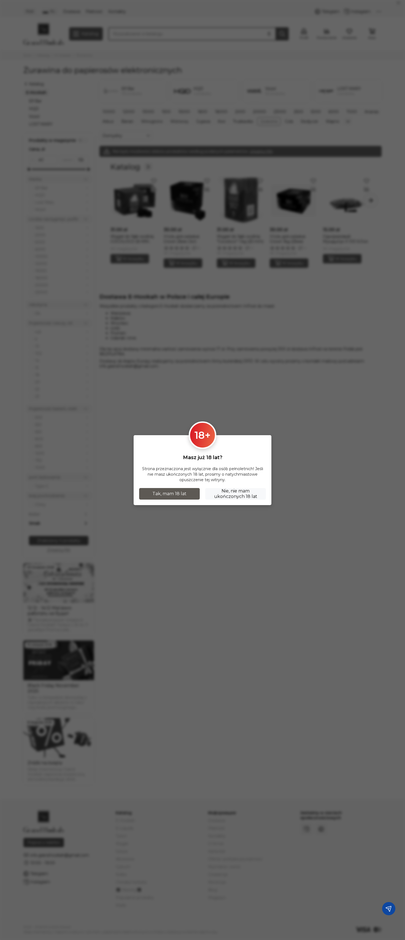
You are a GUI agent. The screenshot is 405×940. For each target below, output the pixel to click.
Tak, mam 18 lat (169, 493)
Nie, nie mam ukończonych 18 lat (235, 493)
